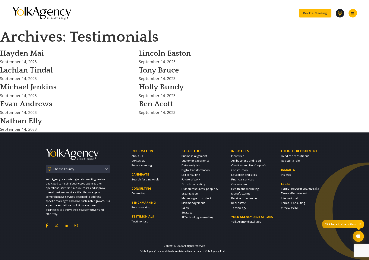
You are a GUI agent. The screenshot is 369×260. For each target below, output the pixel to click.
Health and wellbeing (245, 189)
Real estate (238, 203)
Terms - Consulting (293, 203)
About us (137, 156)
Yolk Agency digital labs (246, 222)
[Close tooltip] (360, 224)
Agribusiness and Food (246, 161)
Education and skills (244, 175)
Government (239, 184)
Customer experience (195, 161)
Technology (238, 208)
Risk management (193, 203)
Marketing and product (196, 198)
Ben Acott (156, 104)
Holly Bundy (161, 87)
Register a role (290, 161)
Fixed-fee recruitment (295, 156)
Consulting (138, 193)
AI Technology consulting (197, 217)
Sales (185, 208)
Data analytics (191, 165)
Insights (286, 175)
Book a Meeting (315, 13)
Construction (239, 170)
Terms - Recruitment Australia (300, 188)
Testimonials (140, 221)
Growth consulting (193, 184)
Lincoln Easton (165, 53)
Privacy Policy (290, 207)
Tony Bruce (159, 70)
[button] (78, 169)
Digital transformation (196, 170)
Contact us (138, 161)
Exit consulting (191, 175)
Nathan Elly (21, 121)
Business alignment (194, 156)
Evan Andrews (26, 104)
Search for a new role (146, 179)
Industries (237, 156)
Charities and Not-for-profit (248, 165)
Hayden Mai (22, 53)
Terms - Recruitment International (294, 195)
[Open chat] (358, 236)
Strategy (187, 212)
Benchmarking (141, 207)
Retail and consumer (244, 198)
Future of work (191, 179)
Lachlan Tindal (26, 70)
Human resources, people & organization (200, 191)
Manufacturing (240, 193)
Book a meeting (142, 165)
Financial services (242, 179)
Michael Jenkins (28, 87)
